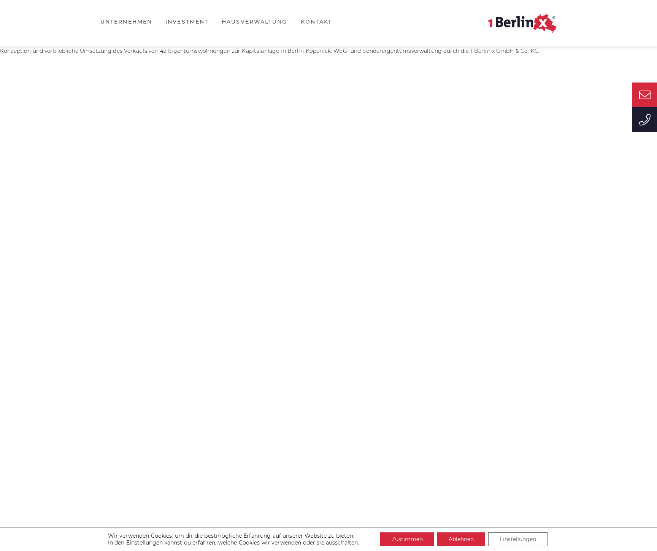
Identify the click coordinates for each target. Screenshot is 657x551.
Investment (186, 21)
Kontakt (316, 21)
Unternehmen (126, 21)
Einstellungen (518, 539)
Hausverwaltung (254, 21)
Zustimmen (407, 539)
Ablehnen (461, 539)
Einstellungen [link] (144, 542)
